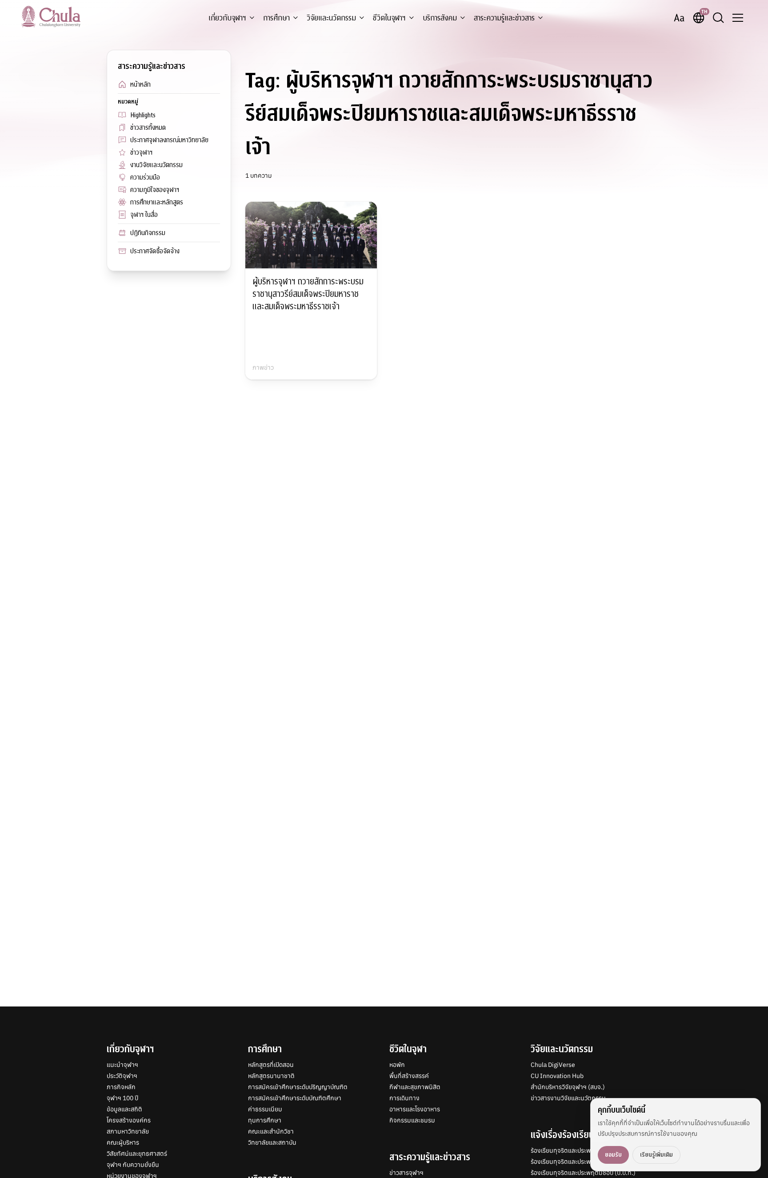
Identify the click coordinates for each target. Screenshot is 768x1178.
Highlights (143, 115)
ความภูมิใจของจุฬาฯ (154, 190)
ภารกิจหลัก (121, 1087)
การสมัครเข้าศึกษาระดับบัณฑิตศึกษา (294, 1098)
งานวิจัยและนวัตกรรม (156, 165)
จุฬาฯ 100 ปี (122, 1098)
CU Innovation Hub (557, 1076)
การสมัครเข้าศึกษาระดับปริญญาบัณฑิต (298, 1087)
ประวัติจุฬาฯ (122, 1076)
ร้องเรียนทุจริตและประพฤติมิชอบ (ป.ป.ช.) (583, 1162)
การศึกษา (276, 18)
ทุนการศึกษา (264, 1120)
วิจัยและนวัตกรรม (331, 18)
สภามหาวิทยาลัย (128, 1131)
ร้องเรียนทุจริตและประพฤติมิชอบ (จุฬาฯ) (582, 1150)
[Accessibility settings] (679, 18)
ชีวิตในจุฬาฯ (389, 18)
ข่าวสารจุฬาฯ (406, 1173)
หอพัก (397, 1065)
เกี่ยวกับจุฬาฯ (227, 18)
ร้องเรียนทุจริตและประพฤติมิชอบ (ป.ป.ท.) (583, 1173)
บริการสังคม (440, 18)
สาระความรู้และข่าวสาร (504, 18)
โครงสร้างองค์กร (129, 1120)
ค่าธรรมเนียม (265, 1109)
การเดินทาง (404, 1098)
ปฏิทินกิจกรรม (147, 233)
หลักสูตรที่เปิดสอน (271, 1065)
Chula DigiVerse (553, 1065)
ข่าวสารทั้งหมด (148, 128)
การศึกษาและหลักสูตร (156, 202)
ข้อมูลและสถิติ (124, 1109)
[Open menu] (738, 18)
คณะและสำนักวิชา (271, 1131)
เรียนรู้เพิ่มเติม (656, 1154)
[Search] (718, 18)
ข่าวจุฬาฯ (141, 152)
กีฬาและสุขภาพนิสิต (414, 1087)
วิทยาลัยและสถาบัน (272, 1142)
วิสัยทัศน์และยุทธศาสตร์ (137, 1154)
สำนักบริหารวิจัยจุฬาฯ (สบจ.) (568, 1087)
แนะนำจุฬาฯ (122, 1065)
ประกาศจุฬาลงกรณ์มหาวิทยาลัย (169, 140)
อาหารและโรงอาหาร (414, 1109)
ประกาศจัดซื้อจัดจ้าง (155, 251)
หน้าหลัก (140, 84)
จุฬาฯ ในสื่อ (144, 215)
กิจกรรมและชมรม (412, 1120)
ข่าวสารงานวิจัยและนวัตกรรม (568, 1098)
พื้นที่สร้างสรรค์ (409, 1076)
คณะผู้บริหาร (123, 1142)
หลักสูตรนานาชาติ (271, 1076)
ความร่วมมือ (145, 177)
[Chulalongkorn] (50, 16)
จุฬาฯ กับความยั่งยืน (133, 1165)
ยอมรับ (613, 1154)
